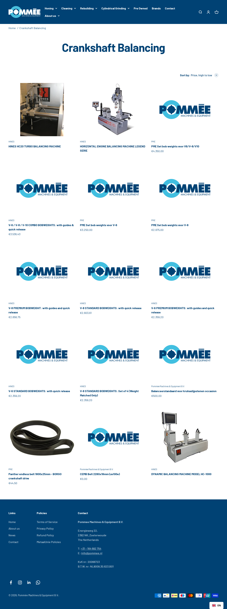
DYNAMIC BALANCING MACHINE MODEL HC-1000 (181, 474)
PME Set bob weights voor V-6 (98, 225)
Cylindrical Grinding (113, 8)
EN (219, 605)
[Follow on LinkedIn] (29, 582)
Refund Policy (45, 535)
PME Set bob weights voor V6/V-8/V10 (175, 146)
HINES (11, 141)
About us (50, 15)
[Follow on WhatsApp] (38, 582)
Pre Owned (141, 8)
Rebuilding (87, 8)
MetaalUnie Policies (49, 542)
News (12, 535)
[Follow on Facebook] (11, 582)
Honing (49, 8)
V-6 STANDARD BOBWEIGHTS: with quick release (39, 391)
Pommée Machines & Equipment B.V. (168, 386)
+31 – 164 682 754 (91, 548)
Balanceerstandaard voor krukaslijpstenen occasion (184, 391)
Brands (156, 8)
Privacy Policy (45, 528)
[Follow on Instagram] (20, 582)
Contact (170, 8)
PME (153, 141)
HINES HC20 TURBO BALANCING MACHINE (35, 146)
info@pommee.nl (91, 553)
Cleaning (66, 8)
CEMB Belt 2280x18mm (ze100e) (100, 474)
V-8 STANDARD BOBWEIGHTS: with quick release (111, 308)
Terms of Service (47, 522)
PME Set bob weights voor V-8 (170, 225)
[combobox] (216, 605)
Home (12, 28)
